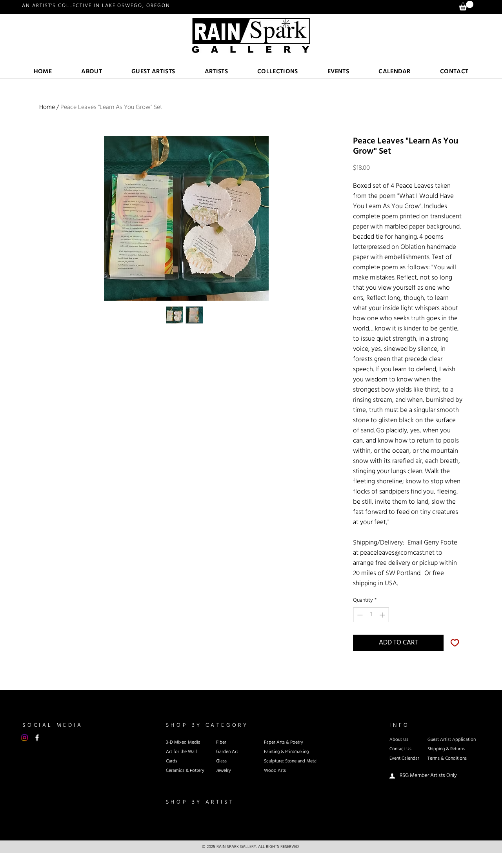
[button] (216, 72)
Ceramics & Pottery (185, 770)
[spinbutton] (371, 615)
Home (47, 107)
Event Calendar (404, 758)
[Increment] (383, 615)
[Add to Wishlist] (455, 643)
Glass (221, 761)
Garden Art (227, 751)
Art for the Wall (181, 751)
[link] (466, 6)
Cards (171, 761)
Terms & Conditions (447, 758)
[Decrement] (359, 615)
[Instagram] (24, 737)
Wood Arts (275, 770)
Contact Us (400, 749)
